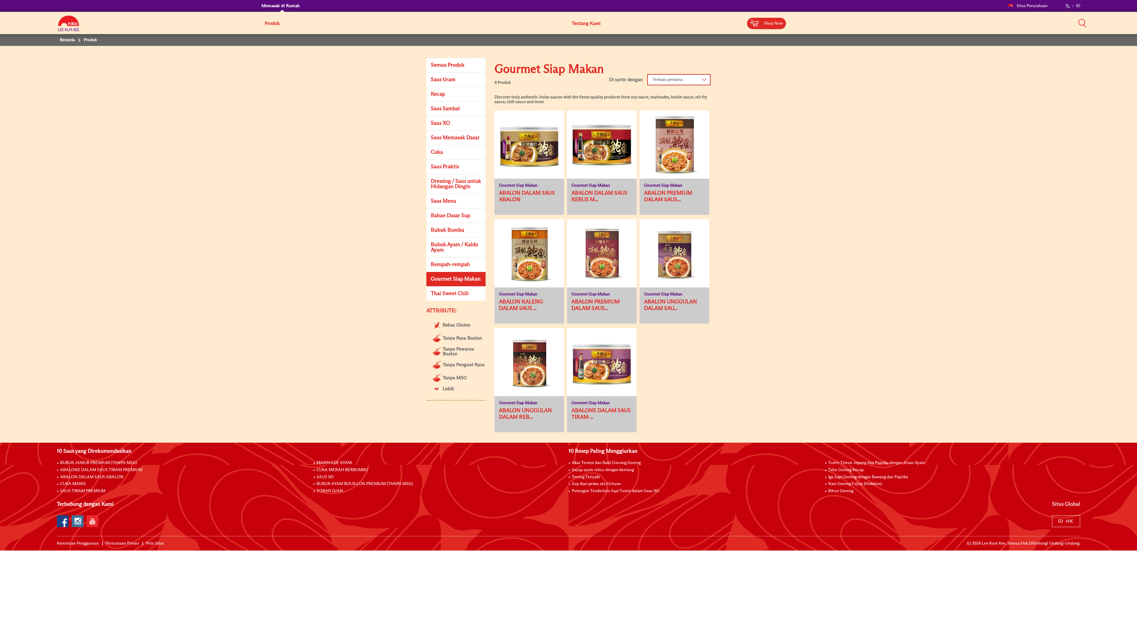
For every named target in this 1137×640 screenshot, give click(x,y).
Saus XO (440, 123)
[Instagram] (77, 521)
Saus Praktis (445, 166)
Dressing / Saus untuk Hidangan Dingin (456, 184)
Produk (272, 23)
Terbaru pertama (668, 80)
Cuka (437, 152)
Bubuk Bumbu (447, 230)
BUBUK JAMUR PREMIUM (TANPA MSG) (98, 463)
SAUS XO (325, 477)
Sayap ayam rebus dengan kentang (603, 470)
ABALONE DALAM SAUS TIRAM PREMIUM (101, 470)
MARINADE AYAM (334, 463)
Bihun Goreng (840, 491)
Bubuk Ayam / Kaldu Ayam (454, 247)
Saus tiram (443, 79)
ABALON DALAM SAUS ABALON (91, 477)
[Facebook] (63, 521)
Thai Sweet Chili (450, 293)
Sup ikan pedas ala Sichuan (596, 484)
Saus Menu (443, 201)
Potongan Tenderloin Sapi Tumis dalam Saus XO (615, 491)
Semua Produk (448, 65)
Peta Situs (155, 543)
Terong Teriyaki (586, 477)
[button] (1082, 23)
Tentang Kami (586, 23)
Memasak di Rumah (280, 6)
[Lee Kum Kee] (69, 27)
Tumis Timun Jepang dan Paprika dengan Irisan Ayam (876, 463)
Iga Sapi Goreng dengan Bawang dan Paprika (868, 477)
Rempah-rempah (450, 264)
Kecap (438, 94)
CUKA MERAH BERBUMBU (342, 470)
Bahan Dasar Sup (450, 215)
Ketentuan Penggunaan (78, 543)
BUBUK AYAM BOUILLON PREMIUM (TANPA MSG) (365, 484)
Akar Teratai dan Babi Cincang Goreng (606, 463)
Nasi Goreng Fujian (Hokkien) (855, 484)
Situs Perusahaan (1032, 6)
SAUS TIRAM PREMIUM (82, 491)
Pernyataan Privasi (122, 543)
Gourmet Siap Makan (456, 279)
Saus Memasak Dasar (455, 137)
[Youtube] (92, 521)
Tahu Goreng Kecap (846, 470)
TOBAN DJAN (330, 491)
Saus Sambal (445, 108)
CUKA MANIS (73, 484)
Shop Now (773, 23)
